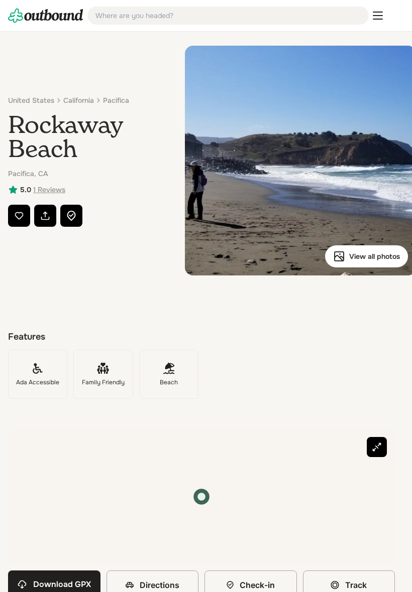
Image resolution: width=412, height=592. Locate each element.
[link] (45, 15)
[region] (201, 496)
